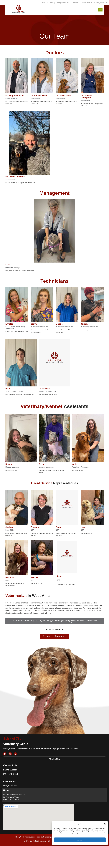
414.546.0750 (47, 3)
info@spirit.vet (63, 3)
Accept (79, 840)
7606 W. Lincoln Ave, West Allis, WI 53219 (90, 3)
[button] (105, 824)
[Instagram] (10, 753)
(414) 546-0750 (10, 774)
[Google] (15, 753)
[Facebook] (4, 753)
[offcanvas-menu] (100, 9)
